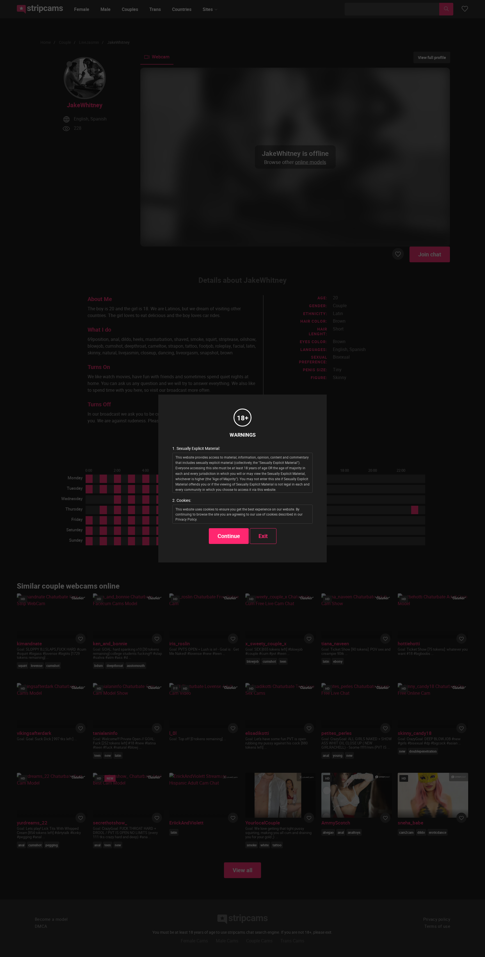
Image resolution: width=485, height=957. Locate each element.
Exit (263, 536)
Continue (229, 536)
